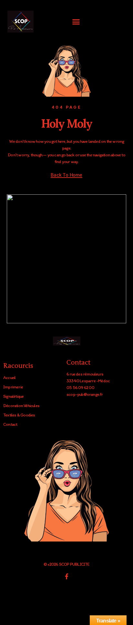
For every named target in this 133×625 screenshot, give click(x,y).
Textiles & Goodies (19, 415)
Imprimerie (13, 387)
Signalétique (13, 396)
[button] (76, 21)
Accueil (9, 377)
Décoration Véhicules (21, 405)
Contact (10, 424)
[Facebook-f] (66, 576)
